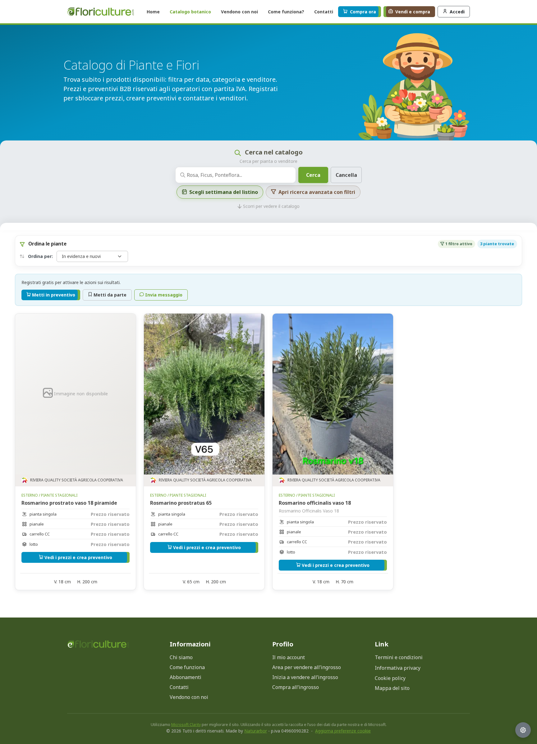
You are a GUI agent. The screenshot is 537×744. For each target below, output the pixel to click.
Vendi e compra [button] (412, 12)
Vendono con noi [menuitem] (189, 697)
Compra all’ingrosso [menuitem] (295, 687)
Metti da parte (110, 295)
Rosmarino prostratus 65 (181, 502)
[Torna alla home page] (98, 644)
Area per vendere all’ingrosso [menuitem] (306, 667)
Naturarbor (255, 731)
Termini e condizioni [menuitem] (399, 657)
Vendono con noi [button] (239, 12)
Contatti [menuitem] (179, 687)
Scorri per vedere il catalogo (271, 205)
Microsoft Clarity (186, 724)
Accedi (457, 12)
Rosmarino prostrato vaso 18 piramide (69, 502)
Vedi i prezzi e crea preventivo (78, 557)
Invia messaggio (163, 295)
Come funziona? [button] (286, 12)
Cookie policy (390, 678)
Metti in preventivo (53, 295)
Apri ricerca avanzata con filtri (316, 192)
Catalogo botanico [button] (190, 12)
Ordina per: (40, 256)
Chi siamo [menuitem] (181, 657)
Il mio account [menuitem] (288, 657)
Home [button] (153, 12)
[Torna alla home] (100, 11)
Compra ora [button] (363, 12)
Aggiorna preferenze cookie (343, 731)
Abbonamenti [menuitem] (185, 677)
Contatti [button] (323, 12)
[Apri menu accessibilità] (523, 730)
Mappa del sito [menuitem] (392, 688)
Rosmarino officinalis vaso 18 (315, 502)
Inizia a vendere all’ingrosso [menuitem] (305, 677)
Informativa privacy (397, 667)
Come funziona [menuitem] (187, 667)
